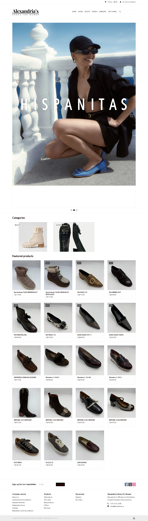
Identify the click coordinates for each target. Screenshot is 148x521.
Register (78, 497)
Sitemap (15, 508)
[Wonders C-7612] (121, 360)
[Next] (131, 115)
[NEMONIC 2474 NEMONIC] (26, 403)
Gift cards (112, 12)
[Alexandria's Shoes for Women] (30, 11)
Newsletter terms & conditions (22, 511)
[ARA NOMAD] (90, 445)
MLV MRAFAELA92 (20, 335)
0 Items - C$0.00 (112, 2)
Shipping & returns (18, 505)
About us (15, 497)
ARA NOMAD (82, 462)
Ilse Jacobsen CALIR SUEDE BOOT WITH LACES (57, 293)
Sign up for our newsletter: (24, 484)
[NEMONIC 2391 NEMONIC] (90, 403)
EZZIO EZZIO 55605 (116, 335)
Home (74, 12)
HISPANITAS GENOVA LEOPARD (25, 377)
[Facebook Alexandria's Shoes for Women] (126, 484)
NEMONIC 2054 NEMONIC (118, 420)
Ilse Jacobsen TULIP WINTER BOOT (25, 292)
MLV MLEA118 (51, 335)
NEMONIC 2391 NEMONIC (86, 420)
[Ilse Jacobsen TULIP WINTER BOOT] (26, 275)
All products (48, 497)
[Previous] (16, 115)
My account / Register (129, 2)
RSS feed (47, 508)
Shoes (80, 12)
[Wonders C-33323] (58, 360)
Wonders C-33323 (52, 377)
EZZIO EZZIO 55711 (84, 335)
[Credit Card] (133, 518)
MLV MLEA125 (82, 292)
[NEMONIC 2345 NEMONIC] (58, 403)
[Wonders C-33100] (90, 360)
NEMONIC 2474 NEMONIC (23, 420)
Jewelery (102, 12)
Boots (87, 12)
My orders (79, 500)
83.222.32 (49, 462)
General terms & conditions (21, 500)
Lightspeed (54, 518)
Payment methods (18, 502)
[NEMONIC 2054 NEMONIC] (121, 403)
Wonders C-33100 (84, 377)
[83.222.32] (58, 445)
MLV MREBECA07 (115, 292)
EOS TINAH (18, 462)
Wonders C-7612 (115, 377)
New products (49, 502)
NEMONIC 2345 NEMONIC (54, 420)
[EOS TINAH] (26, 445)
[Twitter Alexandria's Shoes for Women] (130, 484)
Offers (46, 505)
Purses (94, 12)
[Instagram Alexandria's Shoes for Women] (134, 484)
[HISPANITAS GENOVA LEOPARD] (26, 360)
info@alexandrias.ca (117, 506)
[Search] (120, 11)
